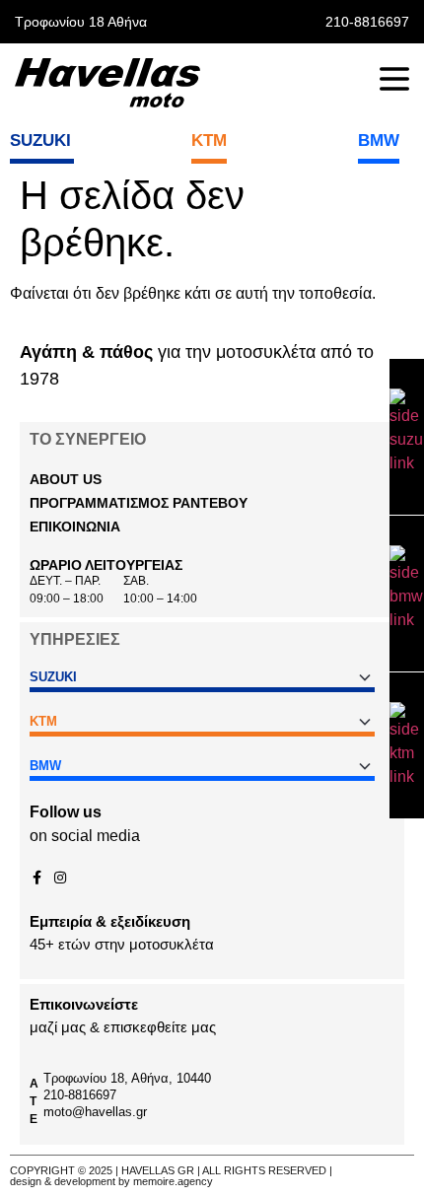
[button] (138, 503)
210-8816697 (79, 1095)
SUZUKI (40, 140)
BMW (378, 140)
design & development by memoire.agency (111, 1181)
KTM (209, 140)
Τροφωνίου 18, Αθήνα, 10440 (127, 1078)
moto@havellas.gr (95, 1111)
